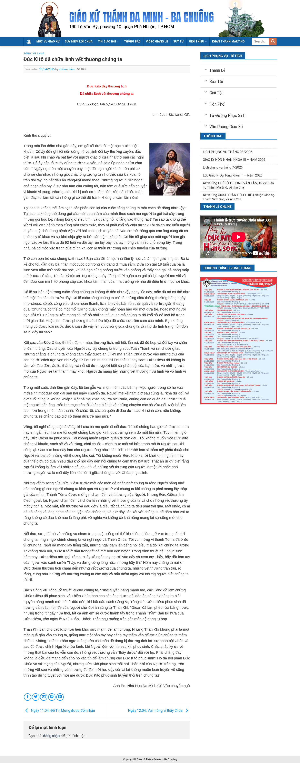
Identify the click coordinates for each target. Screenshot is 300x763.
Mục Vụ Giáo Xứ (48, 41)
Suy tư (178, 41)
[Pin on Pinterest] (52, 697)
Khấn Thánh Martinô (228, 41)
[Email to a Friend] (43, 697)
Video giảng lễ (157, 41)
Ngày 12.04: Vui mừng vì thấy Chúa (155, 710)
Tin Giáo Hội (107, 41)
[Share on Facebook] (27, 697)
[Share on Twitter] (35, 697)
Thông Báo (132, 41)
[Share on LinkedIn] (60, 697)
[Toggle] (205, 69)
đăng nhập (51, 736)
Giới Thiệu (196, 41)
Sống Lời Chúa (33, 53)
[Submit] (273, 41)
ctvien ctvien (67, 69)
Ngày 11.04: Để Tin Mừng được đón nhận (62, 710)
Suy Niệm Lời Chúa (78, 41)
